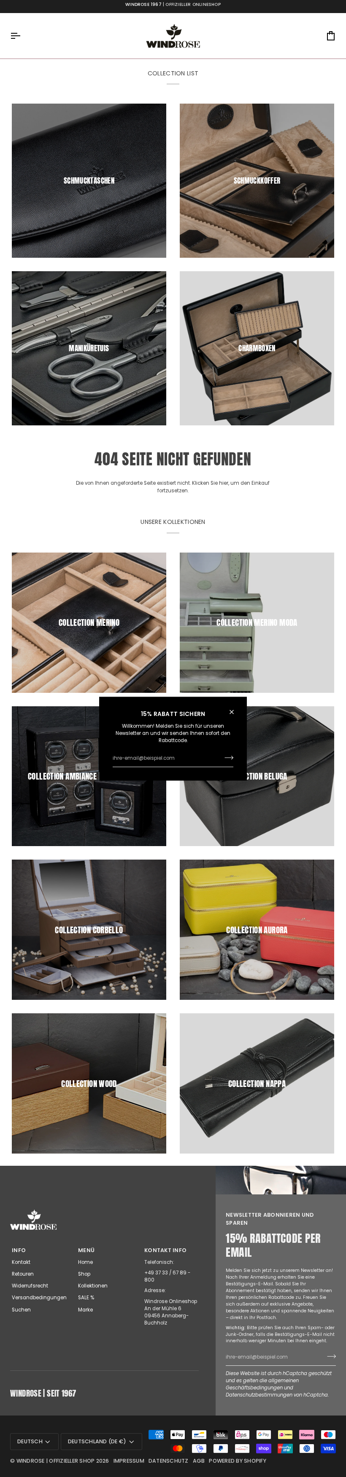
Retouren (23, 1274)
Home (85, 1262)
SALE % (86, 1297)
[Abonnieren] (226, 757)
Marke (85, 1309)
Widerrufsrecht (30, 1285)
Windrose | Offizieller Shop (55, 1460)
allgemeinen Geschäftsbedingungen (262, 1384)
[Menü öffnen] (22, 36)
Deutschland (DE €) (97, 1441)
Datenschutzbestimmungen (259, 1395)
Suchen (21, 1309)
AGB (199, 1460)
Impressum (129, 1460)
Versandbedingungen (39, 1297)
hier (223, 483)
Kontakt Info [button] (165, 1250)
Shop (84, 1274)
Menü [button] (86, 1250)
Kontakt (21, 1262)
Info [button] (19, 1250)
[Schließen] (235, 712)
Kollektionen (93, 1285)
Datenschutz (169, 1460)
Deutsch (30, 1441)
